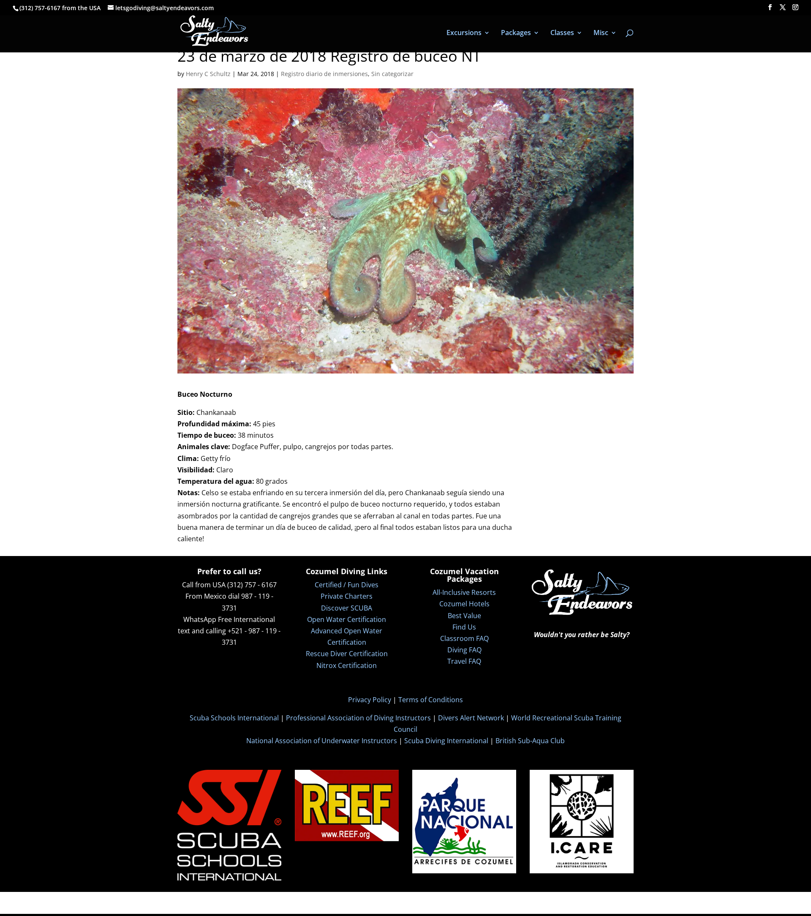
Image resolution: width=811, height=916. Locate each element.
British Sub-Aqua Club (530, 740)
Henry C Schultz (208, 74)
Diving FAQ (464, 649)
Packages (516, 33)
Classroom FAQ (464, 638)
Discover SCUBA (346, 608)
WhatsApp (199, 619)
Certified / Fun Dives (346, 584)
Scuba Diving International (446, 740)
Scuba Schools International (234, 717)
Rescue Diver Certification (347, 653)
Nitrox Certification (346, 665)
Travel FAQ (464, 661)
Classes (562, 33)
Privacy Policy (369, 699)
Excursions (464, 33)
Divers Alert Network (471, 717)
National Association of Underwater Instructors (321, 740)
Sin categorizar (392, 74)
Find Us (464, 627)
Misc (600, 33)
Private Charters (347, 596)
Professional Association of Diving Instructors (358, 717)
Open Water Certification (346, 619)
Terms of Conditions (430, 699)
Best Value (464, 615)
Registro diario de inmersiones (324, 74)
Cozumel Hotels (464, 603)
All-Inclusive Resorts (464, 592)
